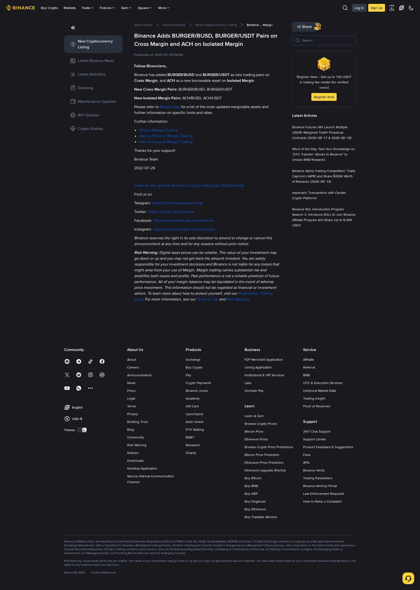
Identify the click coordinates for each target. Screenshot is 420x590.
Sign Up (377, 8)
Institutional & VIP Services (264, 375)
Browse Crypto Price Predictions (269, 447)
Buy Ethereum (255, 509)
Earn (124, 8)
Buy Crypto (49, 8)
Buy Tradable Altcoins (261, 517)
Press (131, 390)
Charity (191, 453)
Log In (359, 8)
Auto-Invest (194, 421)
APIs (306, 462)
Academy (193, 398)
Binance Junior (197, 390)
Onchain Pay (254, 390)
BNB (306, 375)
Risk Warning (137, 445)
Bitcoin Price (254, 431)
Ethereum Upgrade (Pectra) (265, 470)
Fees (307, 455)
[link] (93, 44)
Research (193, 445)
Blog (130, 429)
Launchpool (194, 414)
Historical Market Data (319, 390)
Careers (133, 367)
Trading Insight (314, 398)
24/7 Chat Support (317, 431)
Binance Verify (314, 470)
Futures (106, 8)
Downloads (135, 460)
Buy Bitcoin (253, 478)
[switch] (82, 430)
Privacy (132, 414)
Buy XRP (251, 493)
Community (135, 437)
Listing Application (258, 367)
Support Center (314, 439)
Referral (309, 367)
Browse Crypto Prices (261, 423)
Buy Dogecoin (255, 501)
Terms (131, 406)
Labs (248, 383)
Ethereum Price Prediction (264, 462)
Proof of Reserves (316, 406)
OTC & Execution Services (323, 383)
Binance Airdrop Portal (320, 486)
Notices (133, 453)
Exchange (193, 359)
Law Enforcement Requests (323, 493)
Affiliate (308, 359)
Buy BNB (251, 486)
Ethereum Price (256, 439)
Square (143, 8)
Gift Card (192, 406)
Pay (188, 375)
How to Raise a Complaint (322, 501)
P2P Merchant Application (264, 359)
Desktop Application (142, 468)
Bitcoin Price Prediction (262, 455)
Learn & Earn (254, 416)
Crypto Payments (198, 383)
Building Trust (137, 421)
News (131, 383)
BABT (190, 437)
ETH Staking (195, 429)
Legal (131, 398)
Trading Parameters (317, 478)
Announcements (139, 375)
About (131, 359)
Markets (70, 8)
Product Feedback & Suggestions (328, 447)
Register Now (324, 97)
